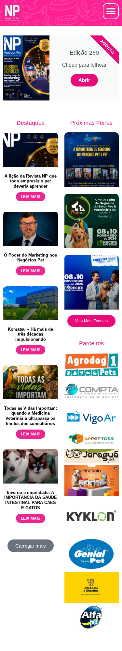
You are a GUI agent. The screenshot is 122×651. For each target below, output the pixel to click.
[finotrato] (91, 494)
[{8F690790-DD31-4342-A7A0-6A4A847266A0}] (91, 427)
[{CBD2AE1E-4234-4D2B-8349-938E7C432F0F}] (91, 461)
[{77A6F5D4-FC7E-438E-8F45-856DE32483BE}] (91, 444)
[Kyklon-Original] (91, 533)
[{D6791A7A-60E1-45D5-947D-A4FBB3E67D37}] (91, 568)
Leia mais (30, 196)
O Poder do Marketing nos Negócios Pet (30, 258)
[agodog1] (91, 375)
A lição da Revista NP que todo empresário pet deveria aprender (31, 181)
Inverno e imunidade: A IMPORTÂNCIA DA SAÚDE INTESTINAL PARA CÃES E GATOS (30, 500)
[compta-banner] (91, 401)
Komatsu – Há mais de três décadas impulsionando (30, 334)
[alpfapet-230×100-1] (91, 627)
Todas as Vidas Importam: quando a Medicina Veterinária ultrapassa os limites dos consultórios (30, 416)
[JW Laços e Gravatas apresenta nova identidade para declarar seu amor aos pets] (91, 601)
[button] (111, 11)
